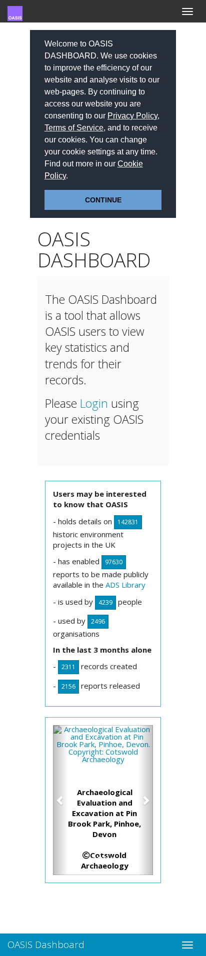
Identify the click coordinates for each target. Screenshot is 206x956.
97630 (113, 562)
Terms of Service (74, 127)
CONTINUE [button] (103, 200)
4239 (105, 602)
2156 (69, 686)
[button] (71, 176)
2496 (98, 621)
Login (94, 403)
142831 (128, 522)
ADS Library (126, 585)
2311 (69, 667)
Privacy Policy (133, 115)
